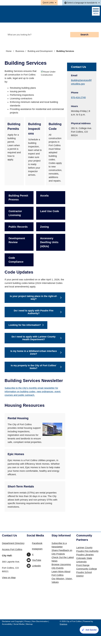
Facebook (37, 543)
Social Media (19, 624)
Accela (44, 195)
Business (20, 51)
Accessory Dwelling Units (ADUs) (49, 242)
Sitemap (29, 624)
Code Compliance (16, 259)
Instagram (37, 549)
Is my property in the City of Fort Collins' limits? (33, 367)
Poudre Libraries (85, 554)
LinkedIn (36, 565)
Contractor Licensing (15, 213)
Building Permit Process (18, 197)
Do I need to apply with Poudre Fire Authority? (33, 312)
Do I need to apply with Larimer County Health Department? (33, 338)
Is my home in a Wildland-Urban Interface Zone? (33, 352)
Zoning (44, 226)
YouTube (36, 560)
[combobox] (81, 3)
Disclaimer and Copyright (12, 621)
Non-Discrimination (40, 621)
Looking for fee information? (25, 325)
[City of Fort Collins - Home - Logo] (16, 14)
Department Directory (13, 543)
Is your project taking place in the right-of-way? (33, 297)
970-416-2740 (78, 97)
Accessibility (7, 624)
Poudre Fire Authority (87, 551)
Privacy (27, 621)
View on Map (9, 577)
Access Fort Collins (12, 549)
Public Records (18, 226)
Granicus (63, 624)
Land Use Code (49, 211)
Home (9, 51)
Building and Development (40, 51)
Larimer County (84, 547)
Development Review (17, 240)
